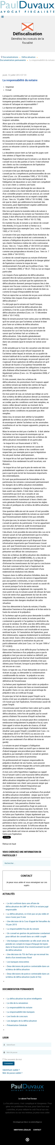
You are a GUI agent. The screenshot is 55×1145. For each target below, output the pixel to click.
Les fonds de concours (17, 1016)
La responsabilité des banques (21, 1012)
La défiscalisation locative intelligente (24, 998)
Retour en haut (9, 843)
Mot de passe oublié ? (12, 1073)
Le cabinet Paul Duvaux (27, 1098)
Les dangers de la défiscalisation (22, 1020)
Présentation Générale (17, 1025)
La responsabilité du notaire (19, 1007)
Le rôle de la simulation (17, 1003)
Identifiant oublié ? (11, 1070)
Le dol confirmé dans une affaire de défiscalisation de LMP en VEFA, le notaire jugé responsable (27, 906)
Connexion (8, 1063)
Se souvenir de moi (13, 1059)
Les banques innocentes (18, 961)
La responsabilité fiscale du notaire (23, 928)
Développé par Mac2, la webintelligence (27, 1122)
